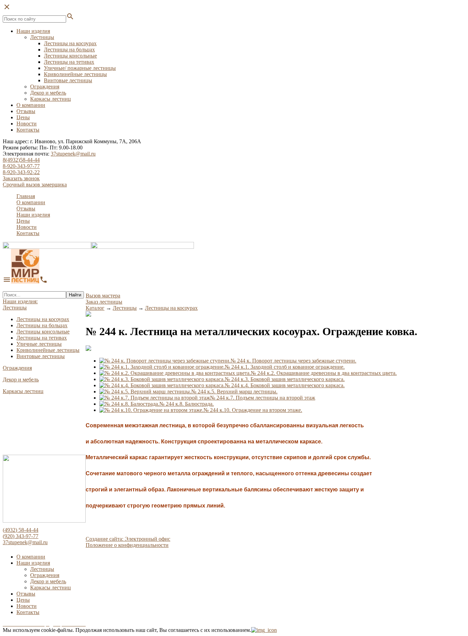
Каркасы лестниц (50, 99)
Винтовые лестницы (68, 80)
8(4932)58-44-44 (21, 160)
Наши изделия (33, 31)
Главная (25, 196)
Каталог (95, 308)
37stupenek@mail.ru (73, 154)
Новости (26, 123)
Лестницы (42, 37)
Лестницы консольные (70, 56)
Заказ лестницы (104, 302)
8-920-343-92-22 (21, 172)
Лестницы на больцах (69, 49)
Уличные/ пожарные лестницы (80, 68)
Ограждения (44, 86)
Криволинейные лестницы (75, 74)
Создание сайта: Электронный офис (128, 539)
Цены (23, 117)
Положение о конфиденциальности (127, 545)
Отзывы (25, 111)
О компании (30, 105)
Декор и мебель (48, 93)
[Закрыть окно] (264, 630)
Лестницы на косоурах (70, 43)
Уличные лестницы (39, 344)
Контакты (27, 130)
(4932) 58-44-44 (20, 530)
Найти (75, 294)
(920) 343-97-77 (20, 536)
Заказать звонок (21, 178)
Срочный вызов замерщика (35, 184)
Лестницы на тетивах (69, 62)
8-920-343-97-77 (21, 166)
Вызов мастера (103, 295)
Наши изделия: (20, 301)
